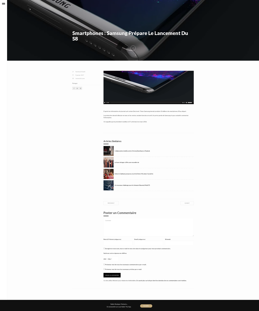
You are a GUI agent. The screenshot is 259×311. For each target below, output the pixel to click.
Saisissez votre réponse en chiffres (115, 253)
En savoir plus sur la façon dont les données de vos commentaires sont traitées (161, 280)
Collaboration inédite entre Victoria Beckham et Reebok (132, 151)
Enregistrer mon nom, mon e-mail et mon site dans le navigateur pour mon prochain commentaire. (137, 248)
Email (139, 239)
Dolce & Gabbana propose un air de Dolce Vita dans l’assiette (134, 174)
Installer (146, 306)
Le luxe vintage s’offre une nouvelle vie (127, 162)
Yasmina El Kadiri (80, 71)
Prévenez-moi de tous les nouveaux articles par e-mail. (123, 269)
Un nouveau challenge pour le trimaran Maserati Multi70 (132, 185)
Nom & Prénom (112, 239)
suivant (187, 203)
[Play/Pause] (105, 102)
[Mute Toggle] (186, 102)
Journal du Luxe (80, 78)
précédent (111, 203)
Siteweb (167, 239)
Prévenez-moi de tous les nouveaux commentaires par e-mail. (125, 264)
